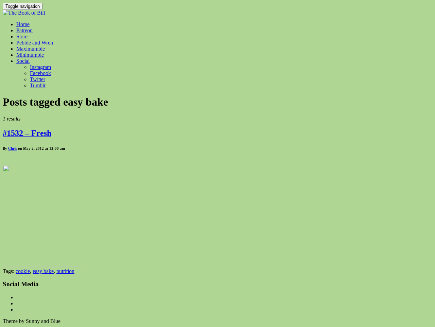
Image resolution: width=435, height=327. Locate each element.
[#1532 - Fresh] (42, 265)
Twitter (37, 79)
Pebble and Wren (34, 43)
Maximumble (30, 49)
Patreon (24, 30)
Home (23, 24)
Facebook (40, 73)
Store (22, 36)
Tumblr (38, 85)
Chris (12, 148)
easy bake (43, 271)
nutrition (65, 271)
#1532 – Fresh (27, 133)
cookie (23, 271)
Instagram (40, 67)
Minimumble (30, 55)
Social (23, 61)
